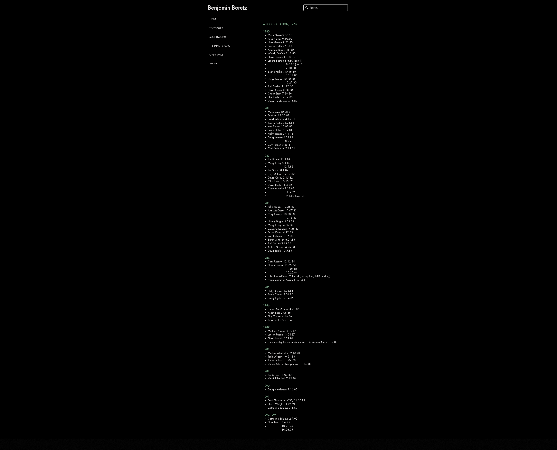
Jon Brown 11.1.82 (279, 159)
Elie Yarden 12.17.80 (280, 97)
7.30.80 (282, 68)
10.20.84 (282, 272)
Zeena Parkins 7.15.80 (281, 46)
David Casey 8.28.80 (280, 90)
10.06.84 (283, 269)
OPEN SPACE (216, 54)
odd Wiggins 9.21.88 (282, 356)
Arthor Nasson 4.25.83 (281, 247)
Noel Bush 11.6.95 (279, 422)
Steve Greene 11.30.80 (281, 57)
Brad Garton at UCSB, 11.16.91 (286, 400)
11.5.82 (281, 192)
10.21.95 (280, 426)
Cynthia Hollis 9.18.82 (281, 188)
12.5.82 (280, 166)
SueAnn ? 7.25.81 (278, 115)
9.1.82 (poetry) (286, 196)
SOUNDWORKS (217, 37)
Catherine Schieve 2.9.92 (282, 418)
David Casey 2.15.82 (280, 177)
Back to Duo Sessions (220, 78)
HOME (212, 19)
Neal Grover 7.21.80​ (280, 42)
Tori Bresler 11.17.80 (280, 86)
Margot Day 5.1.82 (279, 163)
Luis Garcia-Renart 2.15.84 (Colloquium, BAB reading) (299, 276)
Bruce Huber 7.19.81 (280, 130)
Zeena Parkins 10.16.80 (282, 71)
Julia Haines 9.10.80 (280, 38)
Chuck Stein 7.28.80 (280, 93)
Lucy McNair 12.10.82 (281, 174)
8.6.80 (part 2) (285, 64)
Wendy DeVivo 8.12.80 (281, 53)
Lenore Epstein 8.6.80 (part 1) (285, 60)
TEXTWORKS (216, 28)
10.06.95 (280, 429)
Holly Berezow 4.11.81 (281, 133)
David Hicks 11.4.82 (280, 185)
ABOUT (213, 63)
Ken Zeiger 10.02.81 (280, 126)
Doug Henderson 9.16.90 (282, 389)
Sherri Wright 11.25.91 (281, 404)
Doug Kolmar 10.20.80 (281, 79)
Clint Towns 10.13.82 (280, 181)
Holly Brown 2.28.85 (280, 290)
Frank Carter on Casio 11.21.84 (286, 279)
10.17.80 (282, 75)
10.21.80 (282, 82)
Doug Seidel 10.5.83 (280, 250)
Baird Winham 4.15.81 (281, 119)
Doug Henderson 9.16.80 (282, 100)
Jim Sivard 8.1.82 (278, 170)
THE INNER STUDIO (219, 45)
